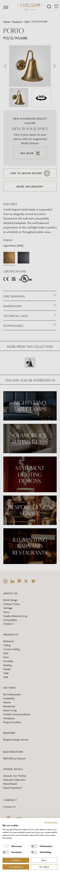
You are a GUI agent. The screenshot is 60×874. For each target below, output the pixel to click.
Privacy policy (51, 822)
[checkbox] (5, 846)
